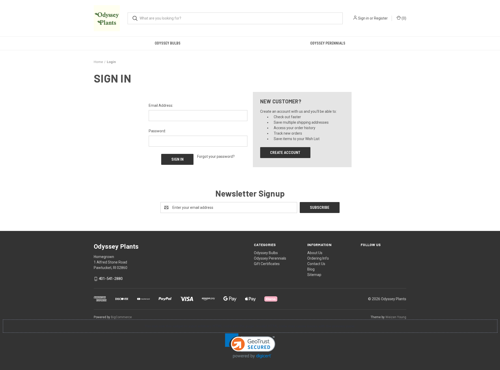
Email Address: (161, 105)
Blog (311, 269)
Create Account (285, 152)
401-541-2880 (111, 279)
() (403, 18)
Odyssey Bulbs (167, 43)
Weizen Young (395, 317)
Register (381, 18)
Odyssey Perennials (327, 43)
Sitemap (314, 275)
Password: (157, 131)
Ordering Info (318, 258)
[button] (250, 346)
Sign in (363, 18)
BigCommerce (121, 317)
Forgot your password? (216, 156)
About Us (314, 253)
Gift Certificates (267, 264)
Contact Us (316, 264)
